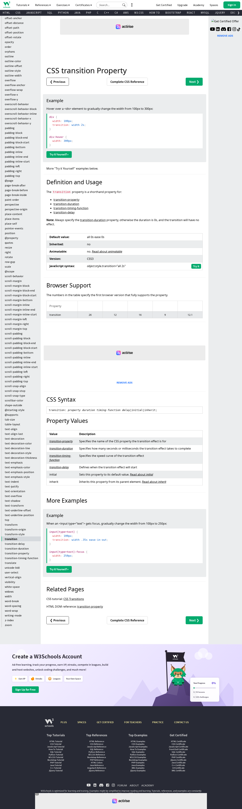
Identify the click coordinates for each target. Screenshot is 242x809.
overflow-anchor (15, 85)
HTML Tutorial (55, 741)
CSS (18, 12)
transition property (90, 606)
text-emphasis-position (19, 472)
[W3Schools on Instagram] (234, 30)
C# (116, 12)
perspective (12, 204)
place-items (12, 219)
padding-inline (13, 152)
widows (9, 591)
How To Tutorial (56, 749)
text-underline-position (19, 515)
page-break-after (15, 185)
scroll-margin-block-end (20, 290)
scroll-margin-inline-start (21, 314)
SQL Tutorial (55, 752)
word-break (12, 601)
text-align (11, 429)
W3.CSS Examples (138, 757)
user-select (11, 572)
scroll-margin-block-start (20, 295)
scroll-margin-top (16, 328)
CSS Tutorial (55, 744)
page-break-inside (16, 195)
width (8, 596)
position (10, 233)
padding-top (12, 176)
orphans (10, 51)
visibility (10, 582)
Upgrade (182, 5)
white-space (12, 586)
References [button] (42, 5)
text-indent (12, 481)
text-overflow (13, 496)
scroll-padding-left (16, 371)
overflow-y (11, 99)
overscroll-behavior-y (18, 123)
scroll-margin (13, 281)
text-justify (12, 486)
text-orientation (15, 491)
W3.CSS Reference (96, 754)
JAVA (77, 12)
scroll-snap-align (15, 386)
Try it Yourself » (59, 154)
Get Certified (164, 5)
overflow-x (11, 94)
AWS (126, 12)
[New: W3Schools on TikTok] (238, 30)
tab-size (10, 419)
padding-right (13, 171)
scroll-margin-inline (17, 305)
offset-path (12, 27)
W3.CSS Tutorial (56, 757)
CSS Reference (96, 744)
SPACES (81, 722)
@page (9, 180)
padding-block (13, 133)
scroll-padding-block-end (20, 343)
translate (10, 563)
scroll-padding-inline (17, 357)
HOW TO (154, 12)
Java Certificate (178, 762)
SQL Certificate (178, 752)
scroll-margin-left (16, 319)
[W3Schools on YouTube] (212, 30)
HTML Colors (96, 762)
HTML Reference (96, 741)
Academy (198, 5)
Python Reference (97, 752)
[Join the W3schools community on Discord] (223, 30)
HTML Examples (138, 741)
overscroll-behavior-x (18, 118)
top (7, 520)
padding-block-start (17, 142)
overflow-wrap (14, 90)
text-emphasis (14, 462)
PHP (88, 12)
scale (8, 266)
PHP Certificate (178, 757)
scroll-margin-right (17, 324)
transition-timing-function (21, 558)
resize (8, 247)
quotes (9, 242)
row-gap (10, 262)
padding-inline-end (16, 156)
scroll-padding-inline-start (21, 367)
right (8, 252)
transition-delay (15, 543)
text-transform (14, 505)
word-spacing (13, 606)
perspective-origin (16, 209)
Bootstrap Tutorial (55, 760)
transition (11, 539)
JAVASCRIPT (34, 12)
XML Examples (138, 768)
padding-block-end (16, 137)
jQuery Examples (137, 770)
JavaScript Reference (96, 746)
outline (9, 56)
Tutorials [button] (22, 5)
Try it (196, 266)
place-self (11, 223)
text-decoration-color (18, 443)
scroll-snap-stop (15, 391)
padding (10, 128)
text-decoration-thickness (21, 457)
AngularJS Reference (96, 768)
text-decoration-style (18, 453)
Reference (127, 82)
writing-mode (13, 615)
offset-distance (14, 23)
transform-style (15, 534)
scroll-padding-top (16, 381)
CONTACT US (181, 722)
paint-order (12, 199)
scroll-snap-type (15, 395)
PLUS (64, 722)
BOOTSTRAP (173, 12)
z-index (9, 620)
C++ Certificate (178, 765)
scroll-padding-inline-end (20, 362)
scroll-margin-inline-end (20, 309)
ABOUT (134, 785)
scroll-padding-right (17, 376)
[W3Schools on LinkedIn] (218, 30)
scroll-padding (13, 333)
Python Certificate (178, 754)
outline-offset (13, 66)
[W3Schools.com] (49, 724)
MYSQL (205, 12)
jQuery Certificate (178, 760)
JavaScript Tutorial (55, 746)
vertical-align (13, 577)
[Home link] (6, 4)
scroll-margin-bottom (18, 300)
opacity (9, 42)
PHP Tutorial (55, 762)
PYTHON (63, 12)
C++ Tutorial (55, 768)
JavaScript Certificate (178, 746)
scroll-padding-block (17, 338)
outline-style (13, 70)
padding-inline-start (17, 161)
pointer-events (14, 228)
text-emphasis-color (17, 467)
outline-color (13, 61)
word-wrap (11, 610)
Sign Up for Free (25, 689)
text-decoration (14, 438)
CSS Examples (138, 744)
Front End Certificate (178, 749)
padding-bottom (15, 147)
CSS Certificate (178, 744)
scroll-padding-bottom (19, 352)
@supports (11, 414)
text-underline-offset (18, 510)
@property (11, 238)
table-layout (12, 424)
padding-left (12, 166)
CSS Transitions (73, 599)
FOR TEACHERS (133, 722)
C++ (106, 12)
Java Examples (138, 765)
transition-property (17, 553)
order (8, 46)
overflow (10, 80)
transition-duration (17, 548)
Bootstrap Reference (96, 757)
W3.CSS (139, 12)
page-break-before (16, 190)
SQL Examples (138, 752)
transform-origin (15, 529)
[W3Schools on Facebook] (229, 30)
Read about (107, 251)
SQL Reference (96, 749)
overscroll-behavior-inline (21, 113)
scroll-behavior (14, 276)
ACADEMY (147, 785)
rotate (9, 257)
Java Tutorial (56, 765)
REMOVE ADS (125, 382)
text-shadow (12, 500)
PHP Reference (96, 760)
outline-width (13, 75)
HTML (6, 12)
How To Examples (138, 749)
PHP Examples (137, 762)
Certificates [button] (82, 5)
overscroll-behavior (17, 104)
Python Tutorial (56, 754)
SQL (49, 12)
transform (11, 524)
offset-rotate (13, 37)
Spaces (214, 5)
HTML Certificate (178, 741)
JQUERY (220, 12)
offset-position (14, 32)
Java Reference (97, 765)
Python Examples (138, 754)
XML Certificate (178, 770)
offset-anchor (13, 18)
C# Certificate (178, 768)
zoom (8, 625)
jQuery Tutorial (56, 770)
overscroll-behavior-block (20, 109)
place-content (13, 214)
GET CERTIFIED (105, 722)
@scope (9, 271)
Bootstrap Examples (138, 760)
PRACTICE (158, 722)
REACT (191, 12)
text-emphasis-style (17, 477)
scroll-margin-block (17, 285)
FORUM (122, 785)
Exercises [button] (62, 5)
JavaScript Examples (138, 746)
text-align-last (14, 434)
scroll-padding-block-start (21, 348)
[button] (124, 5)
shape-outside (13, 405)
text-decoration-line (17, 448)
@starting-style (14, 410)
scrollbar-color (14, 400)
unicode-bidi (12, 567)
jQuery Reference (97, 770)
